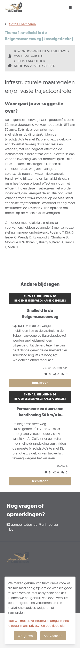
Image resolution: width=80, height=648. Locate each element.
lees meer (40, 383)
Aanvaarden (53, 636)
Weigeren (25, 636)
